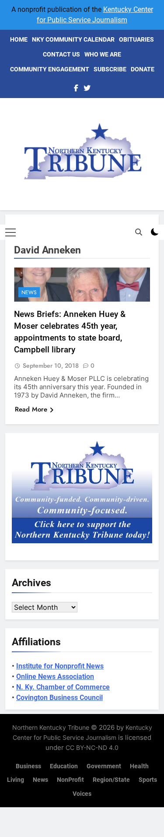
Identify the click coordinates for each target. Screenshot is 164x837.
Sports (148, 780)
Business (28, 766)
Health (139, 766)
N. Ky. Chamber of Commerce (63, 687)
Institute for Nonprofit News (60, 666)
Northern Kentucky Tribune (50, 727)
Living (15, 780)
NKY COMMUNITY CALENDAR (73, 39)
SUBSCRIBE (110, 69)
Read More (31, 409)
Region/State (111, 780)
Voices (82, 794)
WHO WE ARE (102, 54)
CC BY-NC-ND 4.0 (92, 747)
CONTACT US (61, 54)
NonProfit (70, 780)
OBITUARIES (136, 39)
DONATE (142, 69)
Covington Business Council (59, 697)
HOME (19, 39)
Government (104, 766)
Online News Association (55, 676)
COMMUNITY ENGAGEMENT (49, 69)
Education (64, 766)
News (29, 292)
